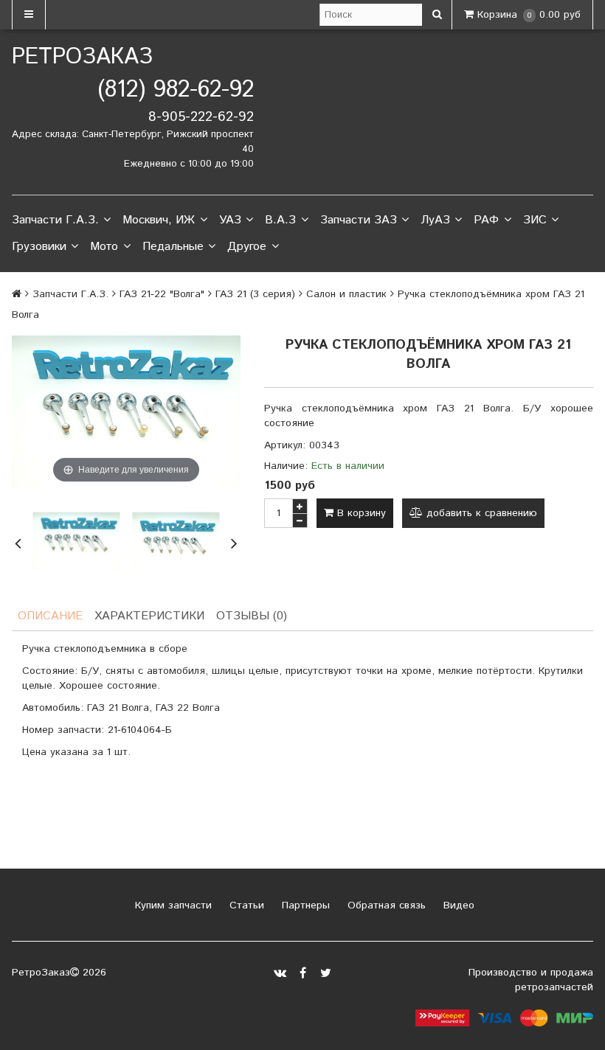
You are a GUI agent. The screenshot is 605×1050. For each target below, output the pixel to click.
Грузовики (39, 246)
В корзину (359, 513)
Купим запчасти (171, 905)
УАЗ (230, 220)
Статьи (245, 905)
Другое (246, 246)
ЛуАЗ (435, 220)
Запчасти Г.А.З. (55, 220)
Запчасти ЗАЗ (358, 220)
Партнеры (304, 905)
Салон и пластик (346, 294)
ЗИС (535, 220)
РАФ (486, 220)
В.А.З (280, 220)
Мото (104, 246)
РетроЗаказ (82, 57)
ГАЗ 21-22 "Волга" (162, 294)
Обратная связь (385, 905)
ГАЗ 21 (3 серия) (255, 294)
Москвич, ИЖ (158, 220)
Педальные (173, 246)
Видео (457, 905)
